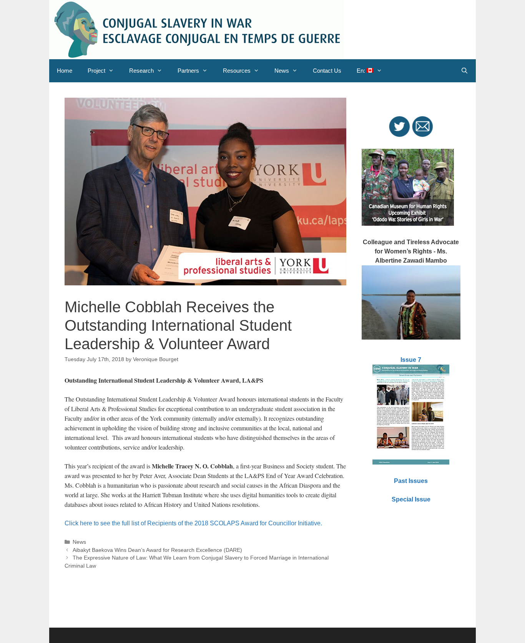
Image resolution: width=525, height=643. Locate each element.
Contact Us (327, 70)
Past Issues (411, 481)
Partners (188, 70)
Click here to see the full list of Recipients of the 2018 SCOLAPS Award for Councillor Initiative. (193, 523)
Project (96, 70)
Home (64, 70)
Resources (237, 70)
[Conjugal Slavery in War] (196, 29)
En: (362, 70)
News (281, 70)
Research (141, 70)
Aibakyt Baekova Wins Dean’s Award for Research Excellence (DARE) (157, 550)
